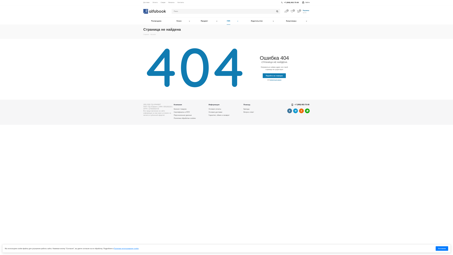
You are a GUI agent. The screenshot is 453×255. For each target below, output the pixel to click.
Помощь (246, 105)
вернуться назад (275, 80)
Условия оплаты (215, 109)
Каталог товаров (180, 109)
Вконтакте (289, 110)
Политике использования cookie (126, 248)
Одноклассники (301, 110)
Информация (214, 105)
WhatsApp (307, 110)
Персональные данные (183, 115)
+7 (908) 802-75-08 (302, 105)
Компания (178, 105)
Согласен (442, 248)
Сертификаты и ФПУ (182, 112)
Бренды (246, 109)
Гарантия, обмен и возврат (219, 115)
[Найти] (277, 11)
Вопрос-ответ (248, 112)
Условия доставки (215, 112)
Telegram (295, 110)
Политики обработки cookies (185, 118)
